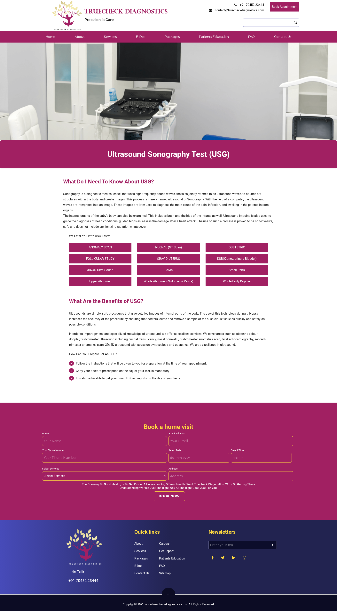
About (80, 37)
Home (50, 37)
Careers (164, 543)
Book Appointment (284, 7)
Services (110, 37)
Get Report (166, 551)
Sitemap (165, 573)
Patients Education (214, 37)
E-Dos (140, 37)
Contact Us (282, 37)
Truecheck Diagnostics (126, 12)
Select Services (50, 468)
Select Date (174, 450)
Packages (172, 37)
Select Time (237, 450)
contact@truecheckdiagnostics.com (239, 10)
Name (45, 433)
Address (173, 468)
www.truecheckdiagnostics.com (166, 604)
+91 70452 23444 (252, 5)
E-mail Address (176, 433)
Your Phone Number (53, 450)
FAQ (251, 37)
